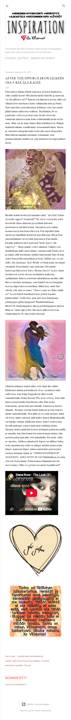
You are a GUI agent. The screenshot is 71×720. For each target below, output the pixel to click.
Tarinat (27, 665)
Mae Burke (46, 710)
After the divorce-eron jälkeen (26, 661)
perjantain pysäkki (14, 665)
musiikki (45, 661)
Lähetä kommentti (15, 684)
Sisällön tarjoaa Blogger (38, 704)
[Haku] (64, 5)
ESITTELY (23, 58)
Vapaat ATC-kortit (43, 58)
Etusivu (10, 58)
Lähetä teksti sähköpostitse (30, 656)
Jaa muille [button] (10, 656)
